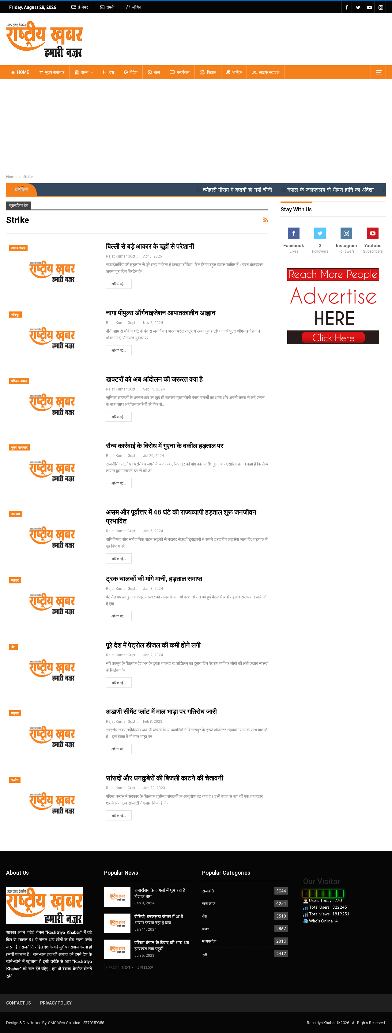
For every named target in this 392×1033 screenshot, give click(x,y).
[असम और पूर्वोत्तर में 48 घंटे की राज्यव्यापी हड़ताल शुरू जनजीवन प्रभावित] (52, 537)
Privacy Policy (56, 1003)
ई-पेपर (83, 7)
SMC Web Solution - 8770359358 (76, 1022)
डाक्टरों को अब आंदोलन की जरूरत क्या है (154, 379)
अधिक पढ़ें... (118, 284)
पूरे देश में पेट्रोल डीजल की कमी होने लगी (153, 645)
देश (111, 72)
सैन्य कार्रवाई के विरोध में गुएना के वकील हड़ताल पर (165, 446)
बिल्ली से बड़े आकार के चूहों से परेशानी (150, 246)
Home (23, 72)
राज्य (85, 72)
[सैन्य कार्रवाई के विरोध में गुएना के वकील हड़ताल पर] (52, 470)
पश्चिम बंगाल (19, 381)
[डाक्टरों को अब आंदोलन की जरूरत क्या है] (52, 404)
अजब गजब (18, 248)
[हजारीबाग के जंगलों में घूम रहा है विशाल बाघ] (117, 897)
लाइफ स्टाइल (269, 72)
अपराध (15, 514)
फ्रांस (14, 780)
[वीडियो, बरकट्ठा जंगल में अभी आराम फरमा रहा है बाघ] (117, 923)
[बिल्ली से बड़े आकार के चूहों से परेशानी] (52, 271)
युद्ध (204, 953)
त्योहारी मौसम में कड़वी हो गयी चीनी (215, 190)
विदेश (134, 72)
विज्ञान (211, 72)
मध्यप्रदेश (209, 941)
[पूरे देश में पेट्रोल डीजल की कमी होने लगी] (52, 670)
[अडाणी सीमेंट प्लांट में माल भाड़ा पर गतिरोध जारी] (52, 736)
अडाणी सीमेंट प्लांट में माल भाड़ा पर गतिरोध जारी (161, 711)
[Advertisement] (196, 125)
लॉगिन (136, 7)
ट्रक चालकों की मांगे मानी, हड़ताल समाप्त (154, 578)
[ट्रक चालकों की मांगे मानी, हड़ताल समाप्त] (52, 603)
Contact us (18, 1003)
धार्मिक (237, 72)
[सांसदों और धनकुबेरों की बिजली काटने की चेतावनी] (52, 803)
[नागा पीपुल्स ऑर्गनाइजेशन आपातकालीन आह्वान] (52, 337)
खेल (157, 72)
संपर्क (110, 7)
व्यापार (15, 580)
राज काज (208, 903)
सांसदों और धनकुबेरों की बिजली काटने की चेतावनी (164, 778)
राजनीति (208, 890)
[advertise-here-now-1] (333, 305)
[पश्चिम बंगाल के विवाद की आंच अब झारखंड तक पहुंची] (117, 949)
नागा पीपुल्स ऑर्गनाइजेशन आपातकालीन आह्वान (161, 313)
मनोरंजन (183, 72)
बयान (205, 928)
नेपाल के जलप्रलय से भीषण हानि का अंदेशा (308, 190)
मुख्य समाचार (54, 72)
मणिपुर (15, 315)
